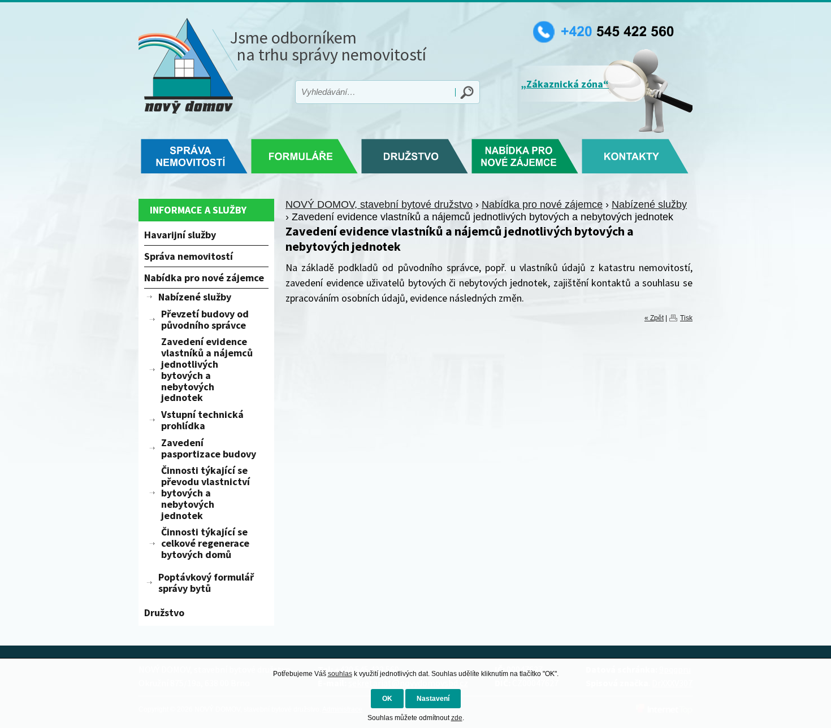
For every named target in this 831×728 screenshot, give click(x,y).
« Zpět (654, 318)
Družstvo (164, 612)
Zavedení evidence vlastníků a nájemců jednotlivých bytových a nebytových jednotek (207, 369)
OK (387, 699)
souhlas (340, 674)
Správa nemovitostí (188, 256)
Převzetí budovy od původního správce (205, 319)
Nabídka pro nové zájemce (542, 204)
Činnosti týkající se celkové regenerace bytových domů (205, 543)
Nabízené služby (649, 204)
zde (456, 718)
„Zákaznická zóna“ (565, 83)
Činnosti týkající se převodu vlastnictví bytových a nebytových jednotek (205, 492)
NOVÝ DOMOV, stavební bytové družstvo (379, 204)
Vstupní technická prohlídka (202, 420)
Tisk (686, 318)
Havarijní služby (180, 234)
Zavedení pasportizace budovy (208, 448)
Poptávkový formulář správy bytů (206, 582)
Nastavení (433, 699)
